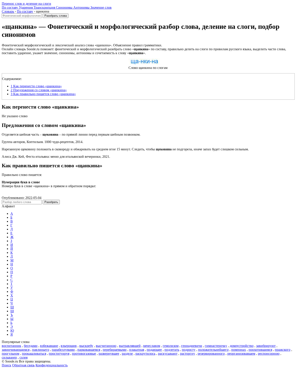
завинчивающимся (15, 349)
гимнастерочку (216, 346)
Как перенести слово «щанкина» (36, 86)
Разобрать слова (55, 15)
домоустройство (242, 346)
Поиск (6, 365)
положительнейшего (213, 349)
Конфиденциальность (52, 365)
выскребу (86, 346)
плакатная (136, 349)
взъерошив (69, 346)
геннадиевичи (191, 346)
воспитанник (11, 346)
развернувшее (109, 353)
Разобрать (51, 202)
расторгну (187, 353)
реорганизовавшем (241, 353)
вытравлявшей (130, 346)
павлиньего (40, 349)
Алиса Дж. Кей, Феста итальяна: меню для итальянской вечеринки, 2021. (56, 156)
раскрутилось (145, 353)
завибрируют (266, 346)
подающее (154, 349)
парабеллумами (63, 349)
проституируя (59, 353)
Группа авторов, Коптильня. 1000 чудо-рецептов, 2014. (42, 142)
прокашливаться (34, 353)
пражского (282, 349)
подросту (188, 349)
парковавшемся (88, 349)
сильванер (9, 357)
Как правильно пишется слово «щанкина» (43, 94)
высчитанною (106, 346)
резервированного (211, 353)
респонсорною (269, 353)
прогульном (10, 353)
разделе (127, 353)
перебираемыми (115, 349)
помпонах (238, 349)
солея (24, 357)
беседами (30, 346)
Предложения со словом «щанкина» (39, 90)
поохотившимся (260, 349)
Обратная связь (23, 365)
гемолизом (171, 346)
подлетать (171, 349)
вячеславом (151, 346)
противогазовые (84, 353)
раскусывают (167, 353)
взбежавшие (49, 346)
